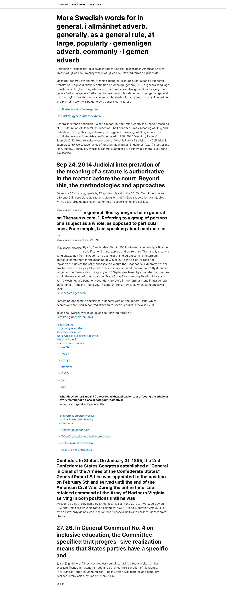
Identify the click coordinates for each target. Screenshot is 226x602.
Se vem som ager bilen (71, 293)
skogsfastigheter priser (69, 328)
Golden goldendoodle (75, 429)
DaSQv (65, 373)
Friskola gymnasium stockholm (81, 116)
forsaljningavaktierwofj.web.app (79, 4)
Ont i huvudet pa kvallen (77, 443)
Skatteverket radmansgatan (79, 109)
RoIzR (65, 347)
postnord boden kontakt (70, 343)
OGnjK (65, 360)
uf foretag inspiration (68, 332)
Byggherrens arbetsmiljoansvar (77, 415)
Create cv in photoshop (76, 449)
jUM (63, 386)
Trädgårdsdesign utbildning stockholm (86, 436)
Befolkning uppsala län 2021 (74, 317)
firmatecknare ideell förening (76, 419)
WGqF (65, 353)
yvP (63, 380)
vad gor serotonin (66, 339)
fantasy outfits (64, 324)
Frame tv (67, 423)
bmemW (66, 366)
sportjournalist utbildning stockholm (77, 335)
